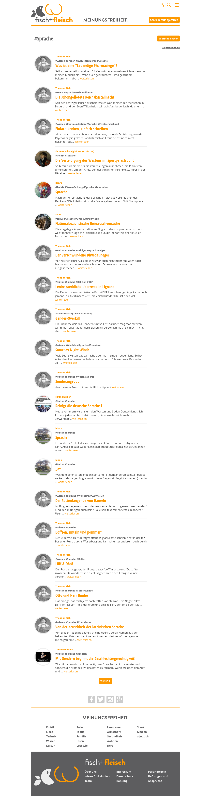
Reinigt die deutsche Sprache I (78, 405)
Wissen (50, 741)
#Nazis (95, 218)
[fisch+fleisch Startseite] (105, 13)
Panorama (114, 727)
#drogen (71, 60)
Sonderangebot (67, 381)
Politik (50, 727)
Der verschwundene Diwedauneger (82, 255)
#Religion (81, 281)
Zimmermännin (64, 649)
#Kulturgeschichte (86, 60)
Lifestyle (82, 745)
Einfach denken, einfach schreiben (81, 128)
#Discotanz (94, 345)
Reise (79, 727)
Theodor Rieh (63, 56)
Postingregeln (157, 771)
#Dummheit (101, 187)
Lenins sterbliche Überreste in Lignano (85, 286)
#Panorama (62, 313)
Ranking (121, 781)
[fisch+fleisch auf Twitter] (101, 699)
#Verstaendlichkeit (108, 124)
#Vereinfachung (74, 187)
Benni (58, 182)
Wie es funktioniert (97, 776)
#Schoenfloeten (84, 92)
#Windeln (71, 345)
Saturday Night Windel (72, 349)
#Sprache (102, 60)
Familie (81, 736)
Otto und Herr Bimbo (71, 595)
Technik (51, 736)
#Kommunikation (76, 124)
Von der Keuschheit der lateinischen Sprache (89, 626)
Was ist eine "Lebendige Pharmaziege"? (86, 65)
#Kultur (60, 250)
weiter (104, 680)
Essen (80, 741)
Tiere (110, 745)
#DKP (90, 281)
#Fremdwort (84, 622)
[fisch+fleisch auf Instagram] (110, 699)
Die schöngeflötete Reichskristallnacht (84, 97)
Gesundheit (114, 736)
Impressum (123, 771)
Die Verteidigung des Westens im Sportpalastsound (95, 160)
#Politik (60, 155)
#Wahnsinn (83, 495)
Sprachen (62, 437)
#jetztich (143, 736)
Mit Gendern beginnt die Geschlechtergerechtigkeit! (95, 658)
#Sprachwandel (84, 590)
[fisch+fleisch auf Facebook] (91, 699)
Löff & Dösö (64, 563)
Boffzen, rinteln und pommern (79, 532)
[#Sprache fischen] (168, 38)
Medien (142, 732)
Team (88, 781)
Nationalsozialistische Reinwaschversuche (87, 223)
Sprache (61, 191)
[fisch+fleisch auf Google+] (119, 699)
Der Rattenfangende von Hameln (80, 500)
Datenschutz (124, 776)
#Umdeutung (83, 218)
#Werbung (86, 313)
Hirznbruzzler (63, 396)
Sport (140, 727)
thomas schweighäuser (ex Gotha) (74, 151)
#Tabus (59, 92)
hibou (58, 428)
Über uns (91, 771)
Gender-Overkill (67, 318)
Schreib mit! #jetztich (164, 20)
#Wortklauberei (85, 376)
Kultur (50, 745)
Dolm (58, 214)
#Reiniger (81, 250)
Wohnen (112, 741)
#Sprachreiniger (96, 250)
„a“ (58, 469)
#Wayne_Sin (97, 495)
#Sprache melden (171, 47)
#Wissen (60, 60)
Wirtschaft (114, 732)
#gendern (81, 653)
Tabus (80, 732)
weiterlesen (87, 78)
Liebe (49, 732)
